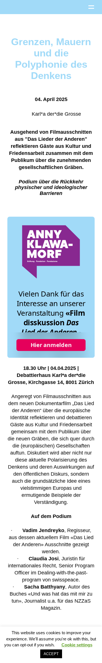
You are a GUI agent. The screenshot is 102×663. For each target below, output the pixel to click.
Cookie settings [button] (76, 644)
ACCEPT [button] (51, 654)
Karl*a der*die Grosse (55, 114)
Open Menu (91, 7)
